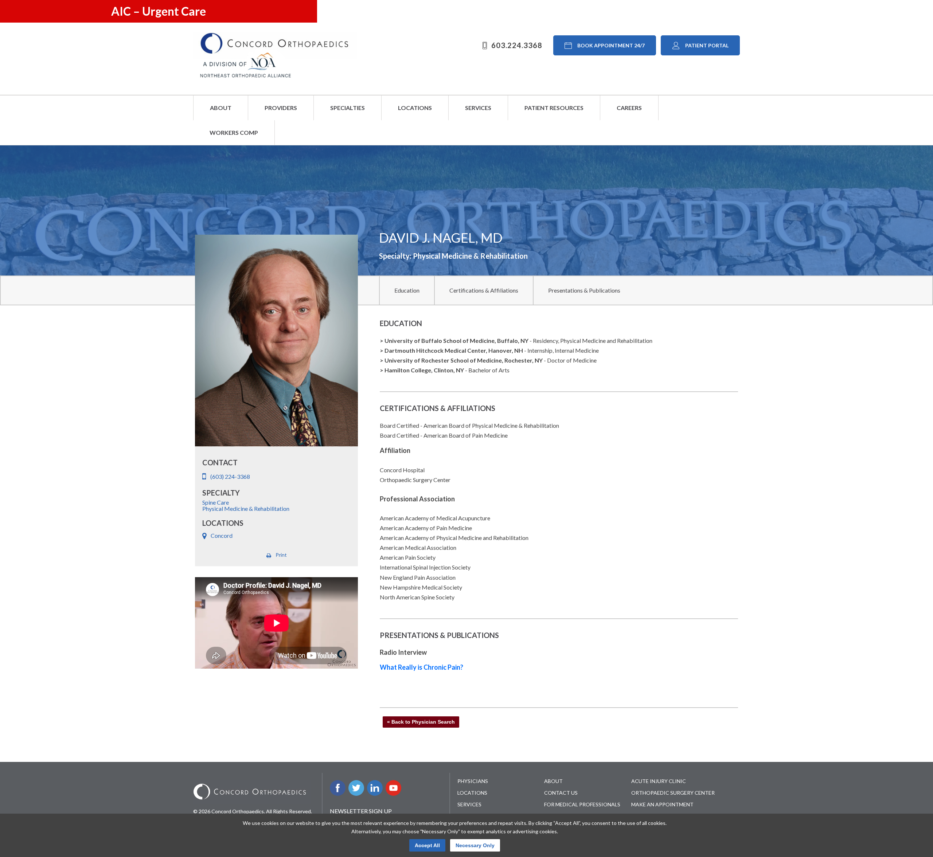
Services (478, 107)
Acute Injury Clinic (658, 781)
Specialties (347, 107)
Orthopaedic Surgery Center (673, 793)
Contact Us (561, 793)
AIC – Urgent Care (158, 11)
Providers (281, 107)
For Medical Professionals (582, 804)
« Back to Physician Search (421, 722)
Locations (415, 107)
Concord (222, 535)
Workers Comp (234, 132)
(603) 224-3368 (230, 476)
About (220, 107)
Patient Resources (553, 107)
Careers (629, 107)
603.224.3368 (516, 45)
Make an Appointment (662, 804)
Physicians (472, 781)
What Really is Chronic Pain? (421, 667)
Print (281, 555)
